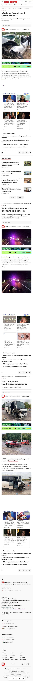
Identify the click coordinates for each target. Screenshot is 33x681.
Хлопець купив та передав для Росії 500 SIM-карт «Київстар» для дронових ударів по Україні (11, 180)
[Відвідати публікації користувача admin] (3, 29)
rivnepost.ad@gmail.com (19, 608)
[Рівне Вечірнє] (13, 1)
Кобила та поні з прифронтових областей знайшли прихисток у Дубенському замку (10, 164)
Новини (4, 10)
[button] (3, 1)
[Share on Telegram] (19, 678)
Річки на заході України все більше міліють (15, 147)
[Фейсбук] (22, 664)
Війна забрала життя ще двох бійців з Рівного (15, 144)
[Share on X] (13, 678)
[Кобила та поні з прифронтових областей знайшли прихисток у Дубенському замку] (27, 163)
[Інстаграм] (29, 664)
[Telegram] (30, 664)
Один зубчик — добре (9, 133)
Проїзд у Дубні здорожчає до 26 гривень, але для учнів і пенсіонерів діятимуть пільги (11, 189)
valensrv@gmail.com (25, 600)
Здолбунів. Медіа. (13, 461)
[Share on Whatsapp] (16, 678)
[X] (24, 664)
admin (6, 29)
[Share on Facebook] (10, 678)
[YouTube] (27, 664)
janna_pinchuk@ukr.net (7, 607)
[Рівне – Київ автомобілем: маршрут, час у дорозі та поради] (27, 173)
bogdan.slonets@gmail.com (8, 603)
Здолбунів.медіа (6, 257)
